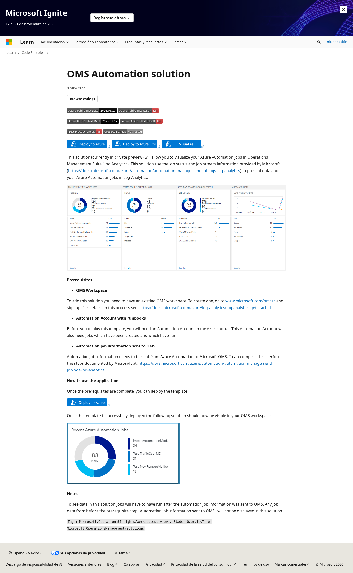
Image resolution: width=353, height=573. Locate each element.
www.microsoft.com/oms (248, 301)
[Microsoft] (9, 42)
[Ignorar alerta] (343, 9)
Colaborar (132, 564)
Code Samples (33, 52)
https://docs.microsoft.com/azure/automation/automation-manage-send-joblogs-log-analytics (154, 170)
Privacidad (153, 564)
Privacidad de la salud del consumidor (202, 564)
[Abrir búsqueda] (319, 42)
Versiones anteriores (84, 564)
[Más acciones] (343, 53)
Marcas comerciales (291, 564)
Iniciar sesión (336, 41)
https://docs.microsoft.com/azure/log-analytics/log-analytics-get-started (205, 307)
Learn (11, 52)
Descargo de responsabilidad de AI (34, 564)
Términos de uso (255, 564)
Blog (110, 564)
